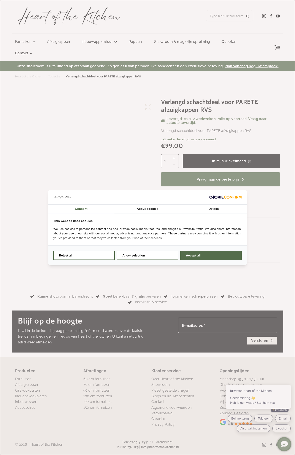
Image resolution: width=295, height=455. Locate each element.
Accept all (193, 255)
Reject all (66, 255)
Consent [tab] (81, 208)
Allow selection (133, 255)
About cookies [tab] (147, 208)
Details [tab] (214, 208)
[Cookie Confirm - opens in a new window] (225, 197)
